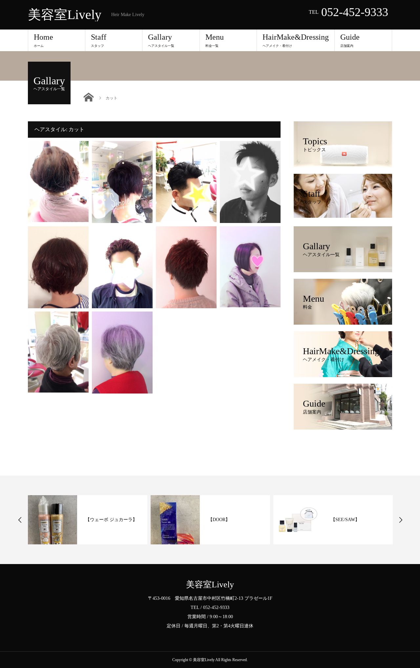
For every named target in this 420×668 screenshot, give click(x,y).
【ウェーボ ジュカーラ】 (111, 519)
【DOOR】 (219, 519)
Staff (98, 40)
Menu (214, 40)
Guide (350, 40)
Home (43, 40)
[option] (87, 519)
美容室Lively (64, 14)
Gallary (161, 40)
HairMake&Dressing (295, 40)
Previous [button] (20, 519)
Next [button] (400, 519)
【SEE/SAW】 (345, 519)
